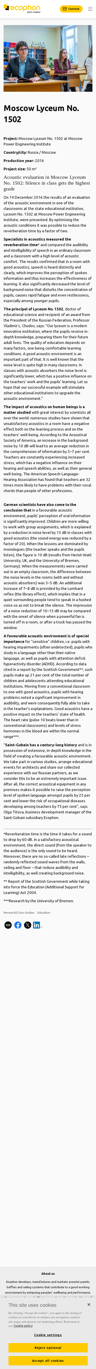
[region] (48, 1333)
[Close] (89, 1304)
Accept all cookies (48, 1361)
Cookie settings (48, 1335)
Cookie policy (23, 1326)
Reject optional (48, 1348)
